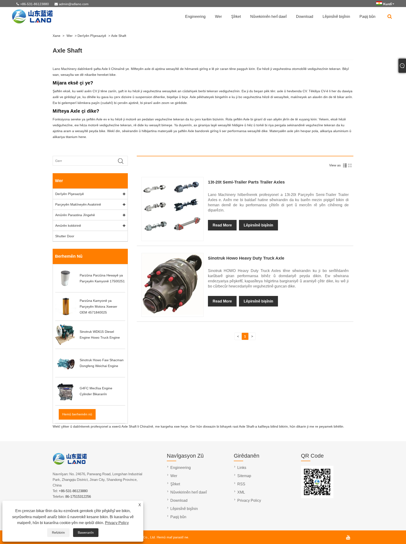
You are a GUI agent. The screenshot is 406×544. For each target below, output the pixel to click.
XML (241, 492)
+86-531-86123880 (34, 4)
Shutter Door (64, 236)
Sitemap (244, 476)
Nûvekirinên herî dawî (268, 17)
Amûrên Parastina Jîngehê (75, 215)
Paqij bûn (367, 17)
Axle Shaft (118, 36)
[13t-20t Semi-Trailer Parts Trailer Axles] (172, 238)
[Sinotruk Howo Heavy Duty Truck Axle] (172, 313)
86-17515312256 (78, 496)
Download (304, 17)
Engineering (195, 17)
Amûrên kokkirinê (68, 225)
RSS (241, 484)
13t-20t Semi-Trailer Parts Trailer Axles (246, 182)
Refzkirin (58, 532)
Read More (222, 225)
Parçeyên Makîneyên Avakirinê (78, 204)
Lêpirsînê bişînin (336, 17)
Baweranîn (86, 532)
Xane (56, 36)
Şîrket (236, 17)
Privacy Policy (117, 523)
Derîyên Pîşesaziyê (92, 36)
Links (241, 468)
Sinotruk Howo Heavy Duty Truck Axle (246, 258)
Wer (218, 17)
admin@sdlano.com (74, 4)
